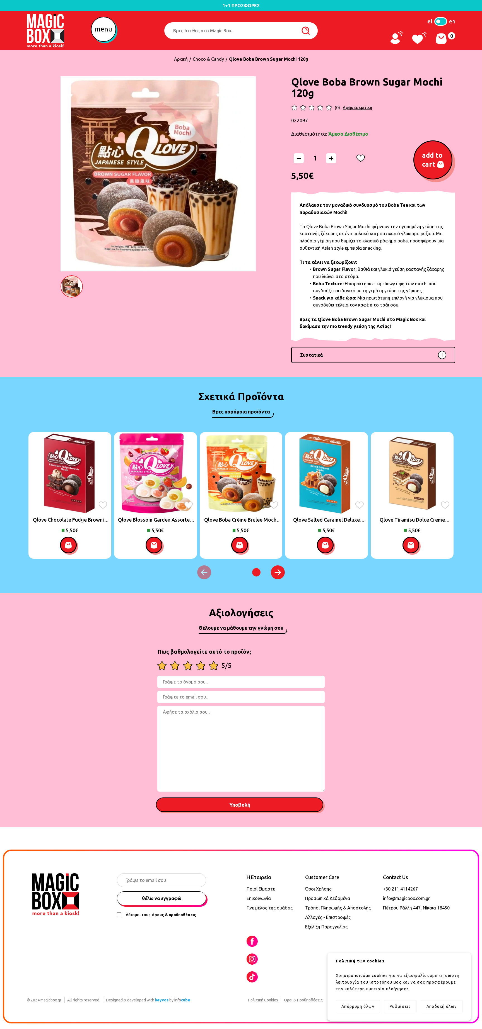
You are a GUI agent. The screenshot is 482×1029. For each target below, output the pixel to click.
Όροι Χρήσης (318, 888)
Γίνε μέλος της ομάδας (270, 907)
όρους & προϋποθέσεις (173, 915)
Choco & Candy (208, 59)
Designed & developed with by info (148, 1000)
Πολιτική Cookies (263, 1000)
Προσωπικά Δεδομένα (327, 898)
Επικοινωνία (259, 898)
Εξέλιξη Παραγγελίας (326, 926)
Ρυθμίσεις (400, 1006)
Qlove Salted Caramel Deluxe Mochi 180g (326, 520)
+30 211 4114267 (400, 888)
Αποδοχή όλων (441, 1006)
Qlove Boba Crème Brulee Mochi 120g (241, 520)
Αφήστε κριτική (357, 107)
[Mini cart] (441, 38)
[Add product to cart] (69, 546)
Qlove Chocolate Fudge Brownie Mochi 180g (70, 520)
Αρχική (181, 59)
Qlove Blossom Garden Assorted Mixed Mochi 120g (155, 520)
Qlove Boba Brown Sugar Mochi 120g (268, 59)
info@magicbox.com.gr (406, 898)
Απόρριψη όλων (357, 1006)
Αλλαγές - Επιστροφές (328, 917)
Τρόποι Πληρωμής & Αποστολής (338, 907)
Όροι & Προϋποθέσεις (303, 1000)
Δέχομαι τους (161, 915)
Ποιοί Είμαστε (261, 888)
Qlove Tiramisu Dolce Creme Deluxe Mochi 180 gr (412, 520)
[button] (104, 30)
